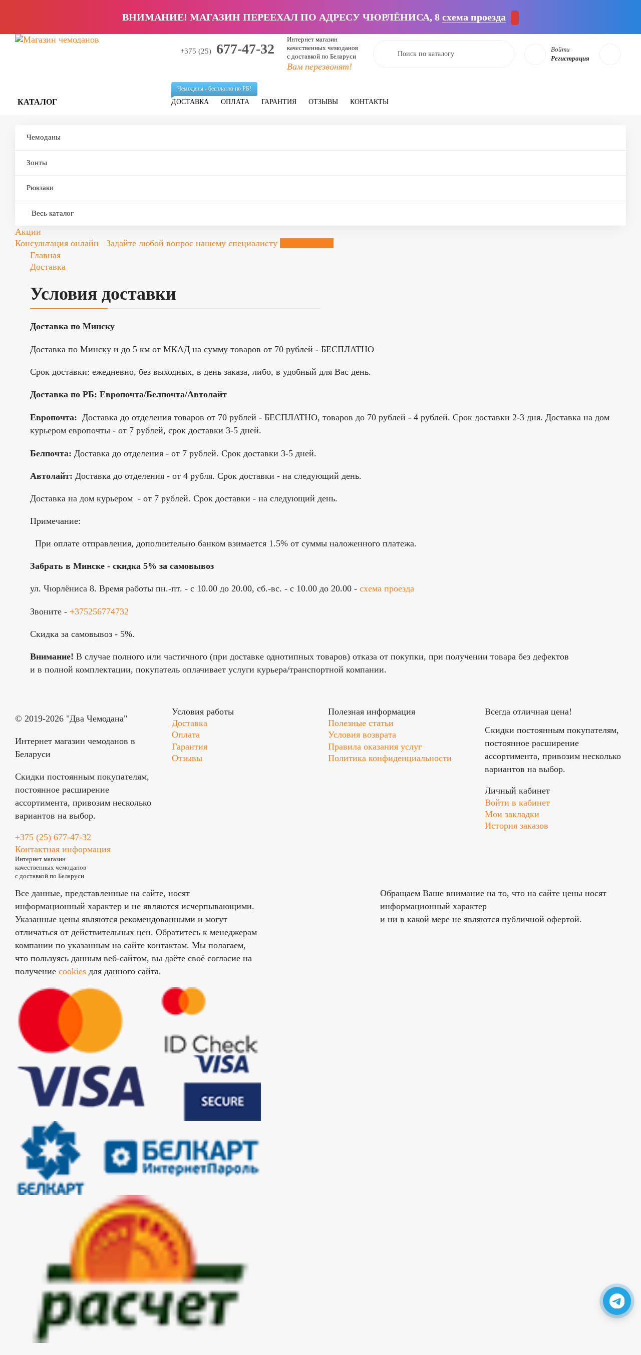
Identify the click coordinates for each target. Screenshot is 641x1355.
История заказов (516, 826)
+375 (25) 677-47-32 (53, 837)
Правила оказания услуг (375, 747)
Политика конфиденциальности (390, 758)
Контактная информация (63, 849)
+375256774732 (99, 611)
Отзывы (323, 102)
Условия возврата (362, 735)
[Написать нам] (617, 1301)
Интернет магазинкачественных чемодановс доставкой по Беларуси (322, 48)
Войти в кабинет (517, 803)
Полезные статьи (361, 723)
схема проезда (387, 588)
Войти (560, 49)
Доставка (193, 98)
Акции (28, 232)
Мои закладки (512, 814)
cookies (72, 971)
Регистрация (570, 58)
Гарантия (278, 102)
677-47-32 (227, 49)
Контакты (369, 102)
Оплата (235, 102)
